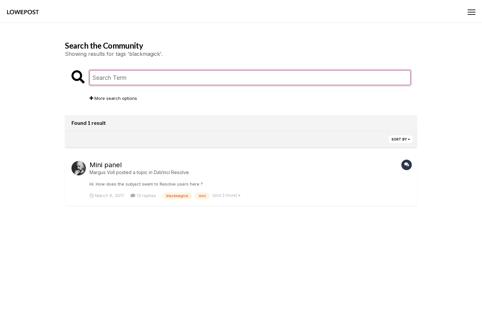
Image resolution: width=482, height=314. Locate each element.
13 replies (145, 195)
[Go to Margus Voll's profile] (78, 168)
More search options (115, 98)
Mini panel (106, 165)
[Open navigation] (471, 12)
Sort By (400, 139)
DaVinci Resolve (171, 172)
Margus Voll (102, 172)
